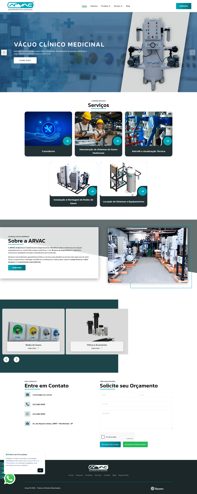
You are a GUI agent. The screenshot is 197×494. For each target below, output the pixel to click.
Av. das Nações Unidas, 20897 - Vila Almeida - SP (53, 423)
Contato (183, 6)
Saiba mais (17, 267)
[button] (4, 52)
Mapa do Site (123, 475)
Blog (128, 6)
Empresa (94, 6)
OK (40, 470)
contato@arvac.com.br (42, 395)
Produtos (105, 6)
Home (84, 6)
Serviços (117, 6)
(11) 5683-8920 (39, 404)
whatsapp (8, 474)
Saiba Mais (25, 60)
